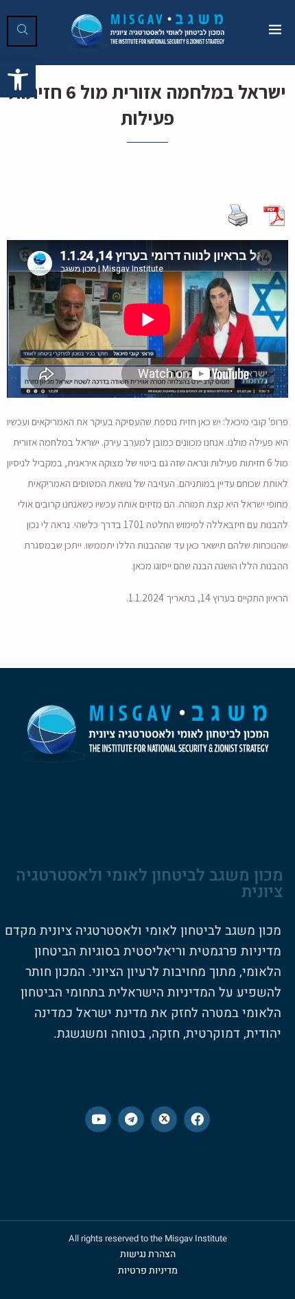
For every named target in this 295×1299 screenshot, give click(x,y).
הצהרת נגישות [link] (148, 1254)
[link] (18, 79)
